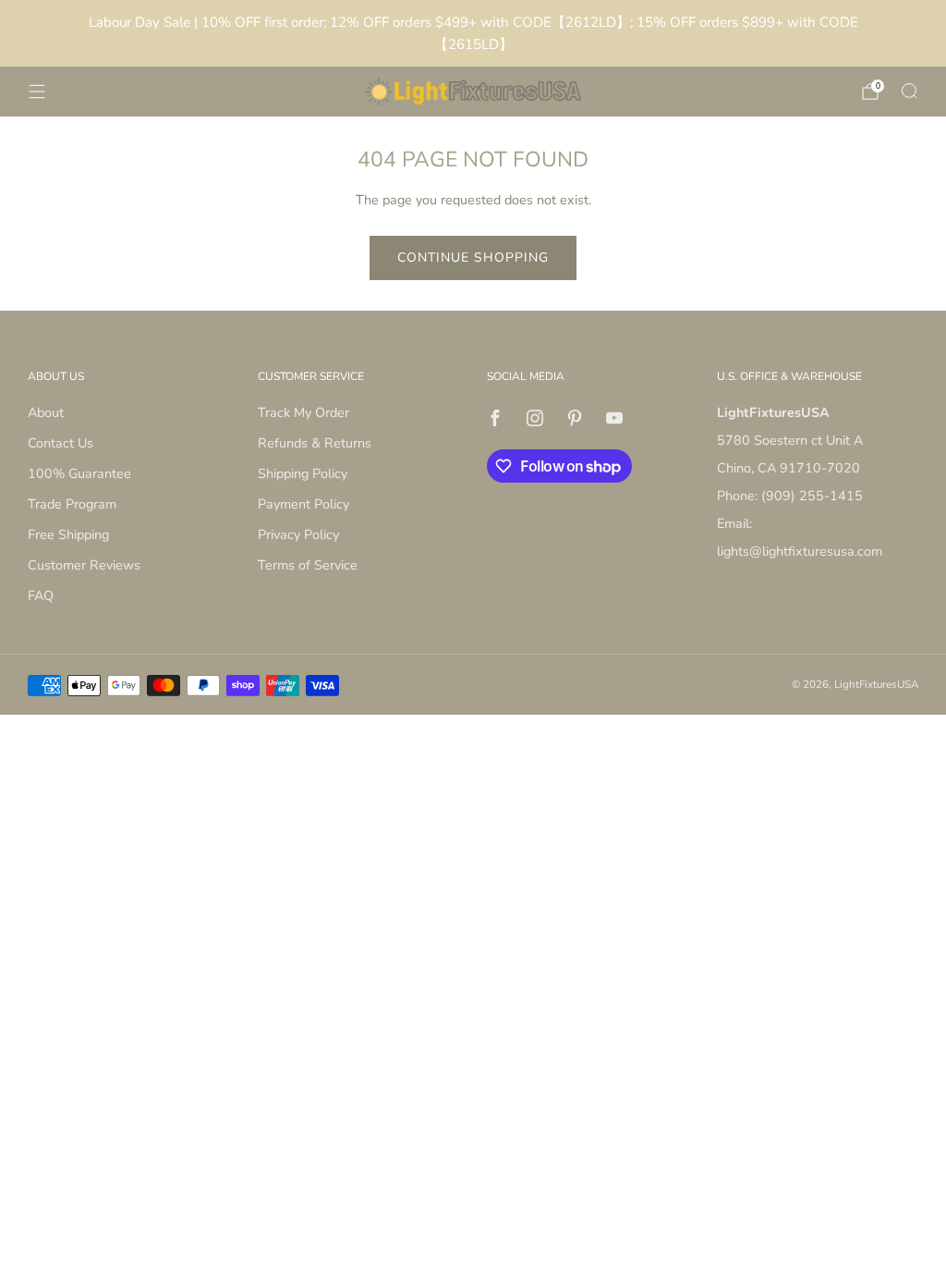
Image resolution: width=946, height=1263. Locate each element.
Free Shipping (68, 534)
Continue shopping (473, 257)
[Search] (909, 90)
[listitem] (473, 33)
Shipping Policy (302, 473)
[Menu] (37, 91)
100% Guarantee (79, 473)
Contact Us (60, 443)
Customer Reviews (84, 565)
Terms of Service (308, 565)
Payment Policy (303, 504)
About (46, 412)
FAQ (41, 595)
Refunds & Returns (314, 443)
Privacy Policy (298, 534)
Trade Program (72, 504)
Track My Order (303, 412)
